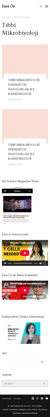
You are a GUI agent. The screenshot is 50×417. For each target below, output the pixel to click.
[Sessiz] (40, 263)
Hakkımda (6, 398)
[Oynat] (5, 263)
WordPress (42, 409)
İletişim (17, 398)
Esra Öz (8, 6)
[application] (25, 253)
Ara (4, 353)
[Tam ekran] (44, 263)
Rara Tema (32, 409)
